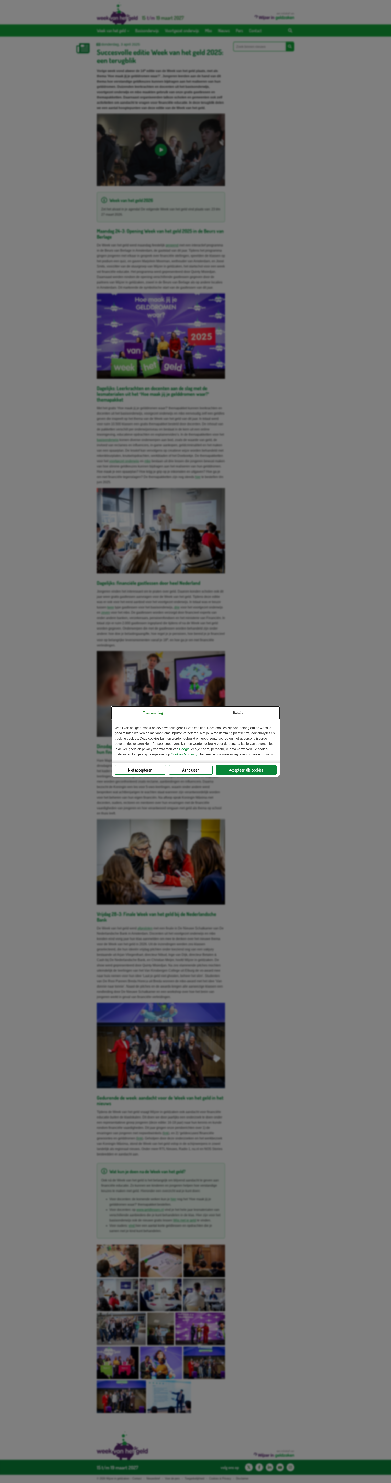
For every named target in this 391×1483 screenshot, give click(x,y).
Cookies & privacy (184, 754)
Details (238, 713)
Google (184, 749)
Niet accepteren (140, 770)
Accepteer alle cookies (246, 770)
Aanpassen (190, 770)
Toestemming (153, 713)
